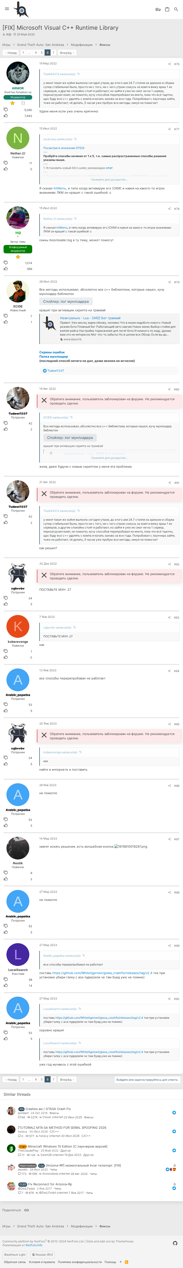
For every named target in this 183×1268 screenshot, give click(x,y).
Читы (53, 1169)
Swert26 (46, 1155)
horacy (22, 1131)
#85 (176, 724)
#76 (176, 64)
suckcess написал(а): (58, 139)
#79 (176, 282)
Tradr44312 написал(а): (59, 74)
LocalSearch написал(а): (60, 1009)
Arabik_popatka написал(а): (62, 955)
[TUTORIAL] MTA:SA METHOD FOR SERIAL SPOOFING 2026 (62, 1127)
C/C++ (54, 1131)
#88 (176, 892)
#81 (176, 483)
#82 (176, 564)
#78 (176, 209)
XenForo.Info (33, 1245)
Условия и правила (42, 1262)
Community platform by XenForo (43, 1241)
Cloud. (47, 1117)
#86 (176, 786)
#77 (176, 129)
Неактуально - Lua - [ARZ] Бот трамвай (90, 318)
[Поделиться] (169, 64)
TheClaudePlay (28, 1150)
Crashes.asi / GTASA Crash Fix (48, 1109)
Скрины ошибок (52, 352)
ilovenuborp (50, 1173)
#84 (176, 671)
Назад (12, 53)
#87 (176, 839)
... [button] (29, 52)
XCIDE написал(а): (56, 417)
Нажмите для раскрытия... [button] (109, 179)
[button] (7, 9)
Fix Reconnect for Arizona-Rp (50, 1184)
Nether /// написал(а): (58, 219)
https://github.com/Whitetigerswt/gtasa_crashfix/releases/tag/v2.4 (102, 973)
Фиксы (54, 1113)
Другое (66, 1150)
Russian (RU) (44, 1254)
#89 (176, 945)
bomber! (23, 1113)
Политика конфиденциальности (80, 1262)
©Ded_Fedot (26, 1188)
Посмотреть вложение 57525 (63, 148)
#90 (176, 999)
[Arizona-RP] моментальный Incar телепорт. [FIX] (83, 1165)
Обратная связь (15, 1262)
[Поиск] (176, 9)
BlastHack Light (14, 1254)
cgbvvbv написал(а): (57, 627)
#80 (176, 389)
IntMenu (60, 188)
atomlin (23, 1169)
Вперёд (65, 53)
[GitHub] (175, 1243)
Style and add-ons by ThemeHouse (109, 1241)
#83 (176, 617)
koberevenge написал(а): (60, 752)
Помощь (110, 1262)
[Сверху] (120, 1262)
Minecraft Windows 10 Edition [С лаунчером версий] (67, 1146)
